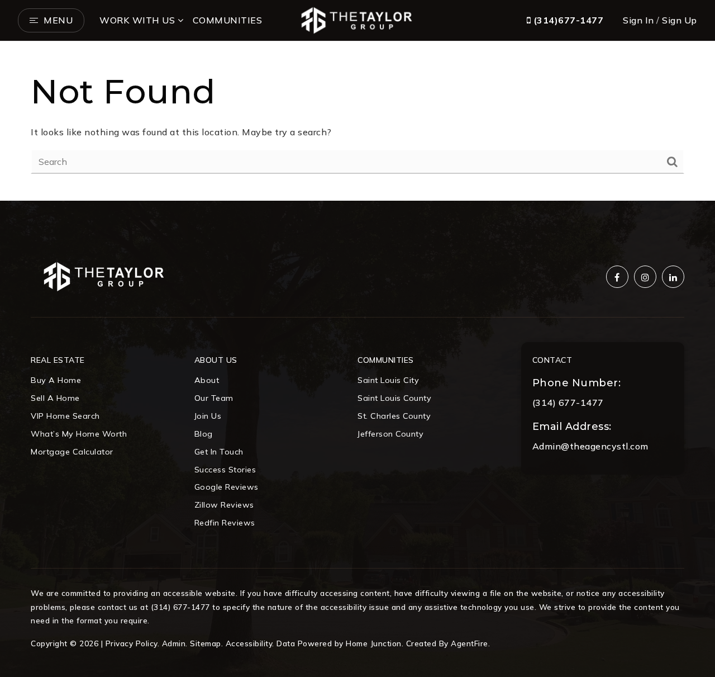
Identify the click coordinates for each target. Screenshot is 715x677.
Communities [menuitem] (228, 20)
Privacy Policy (132, 643)
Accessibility (249, 643)
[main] (357, 121)
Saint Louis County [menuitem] (394, 398)
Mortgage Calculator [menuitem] (72, 452)
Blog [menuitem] (203, 434)
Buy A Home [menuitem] (56, 380)
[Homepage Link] (357, 19)
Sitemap (205, 643)
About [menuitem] (207, 380)
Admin (174, 643)
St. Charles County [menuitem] (394, 416)
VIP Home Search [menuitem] (65, 416)
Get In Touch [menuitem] (219, 452)
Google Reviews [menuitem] (226, 487)
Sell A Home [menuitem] (55, 398)
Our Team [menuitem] (213, 398)
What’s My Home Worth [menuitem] (79, 434)
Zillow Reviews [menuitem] (224, 505)
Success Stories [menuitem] (225, 470)
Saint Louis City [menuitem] (388, 380)
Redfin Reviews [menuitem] (224, 523)
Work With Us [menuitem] (137, 20)
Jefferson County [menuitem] (390, 434)
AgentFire (469, 643)
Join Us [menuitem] (208, 416)
